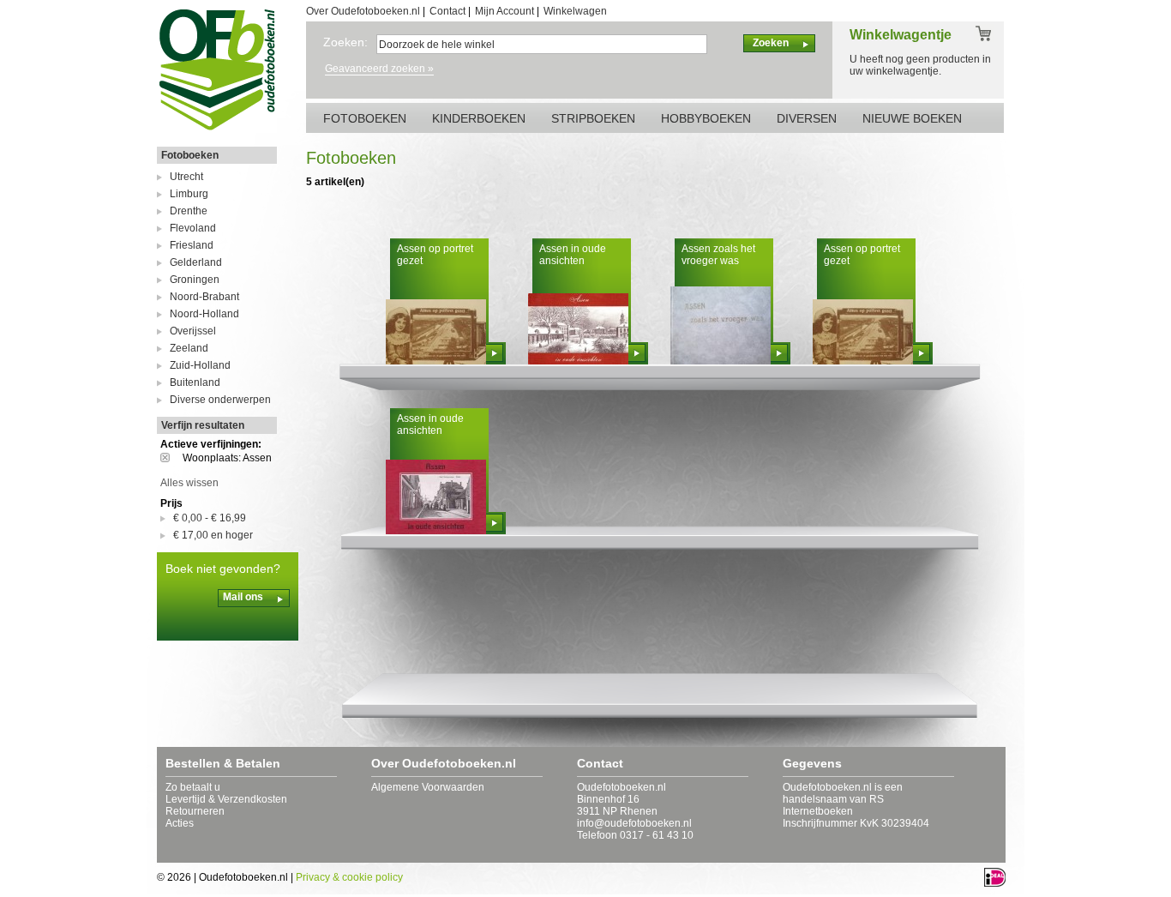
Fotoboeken (190, 155)
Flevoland (193, 228)
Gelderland (196, 262)
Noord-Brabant (204, 297)
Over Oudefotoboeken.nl (363, 11)
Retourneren (195, 811)
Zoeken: (345, 42)
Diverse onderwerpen (220, 400)
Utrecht (186, 177)
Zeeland (189, 348)
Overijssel (193, 331)
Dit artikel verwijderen (171, 457)
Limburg (189, 194)
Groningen (194, 280)
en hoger (213, 535)
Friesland (191, 245)
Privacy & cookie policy (349, 877)
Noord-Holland (204, 314)
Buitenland (195, 382)
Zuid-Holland (200, 365)
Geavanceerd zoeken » (379, 69)
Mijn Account (504, 11)
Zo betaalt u (192, 787)
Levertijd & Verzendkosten (226, 799)
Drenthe (188, 211)
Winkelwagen (575, 11)
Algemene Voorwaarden (427, 787)
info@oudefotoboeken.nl (634, 823)
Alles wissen (189, 483)
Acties (179, 823)
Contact (447, 11)
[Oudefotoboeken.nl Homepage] (217, 129)
